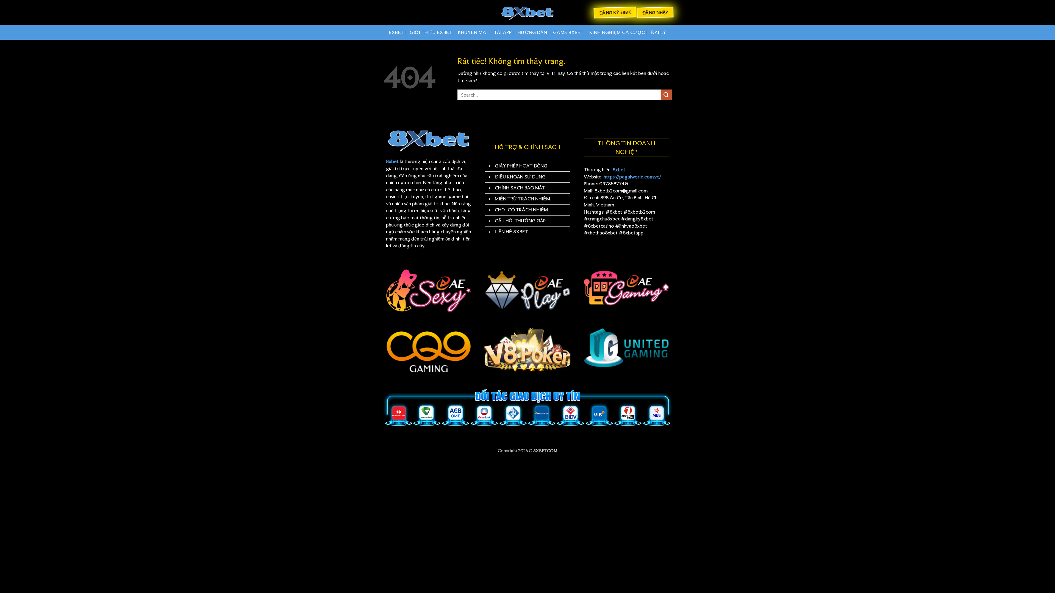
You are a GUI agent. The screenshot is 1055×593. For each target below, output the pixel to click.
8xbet (392, 161)
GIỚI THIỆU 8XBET (431, 32)
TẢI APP (503, 32)
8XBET (396, 32)
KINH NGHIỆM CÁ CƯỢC (617, 32)
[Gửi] (666, 94)
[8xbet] (527, 12)
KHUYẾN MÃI (473, 32)
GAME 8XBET (568, 32)
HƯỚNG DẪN (532, 32)
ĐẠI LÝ (658, 32)
